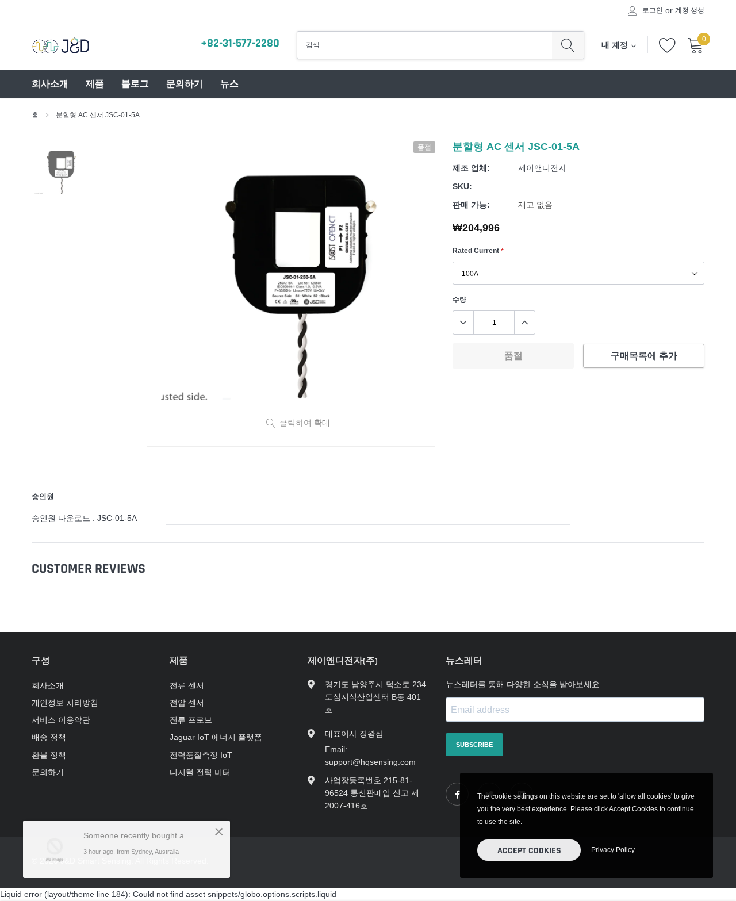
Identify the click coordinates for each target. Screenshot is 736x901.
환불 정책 (49, 755)
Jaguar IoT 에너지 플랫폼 (216, 737)
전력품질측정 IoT (201, 755)
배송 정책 (49, 737)
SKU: (462, 186)
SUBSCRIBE (474, 744)
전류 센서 (187, 685)
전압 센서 (187, 702)
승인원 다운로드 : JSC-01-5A (84, 518)
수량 (459, 299)
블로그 (135, 84)
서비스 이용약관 (61, 719)
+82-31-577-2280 (240, 43)
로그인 (652, 10)
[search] (568, 45)
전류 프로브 (191, 719)
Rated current (478, 250)
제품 (95, 84)
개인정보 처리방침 (65, 702)
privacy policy (613, 849)
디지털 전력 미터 (200, 772)
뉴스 (229, 84)
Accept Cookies (529, 851)
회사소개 (50, 84)
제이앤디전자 (542, 167)
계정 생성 (689, 10)
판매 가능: (471, 204)
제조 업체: (471, 167)
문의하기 (184, 84)
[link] (457, 794)
